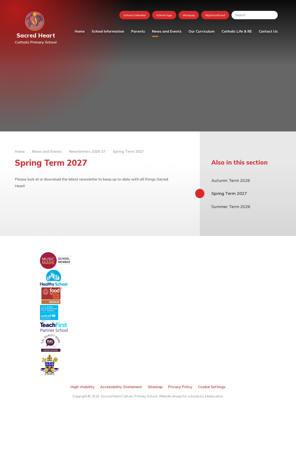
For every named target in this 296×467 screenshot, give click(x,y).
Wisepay (189, 15)
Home (20, 151)
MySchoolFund (215, 15)
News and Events (47, 151)
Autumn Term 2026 (230, 180)
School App (164, 15)
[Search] (272, 15)
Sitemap (155, 386)
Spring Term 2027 (128, 151)
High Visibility (83, 386)
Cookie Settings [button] (211, 386)
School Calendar (134, 15)
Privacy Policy (180, 386)
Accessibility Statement (121, 386)
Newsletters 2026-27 (87, 151)
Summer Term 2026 (230, 206)
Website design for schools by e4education (191, 396)
